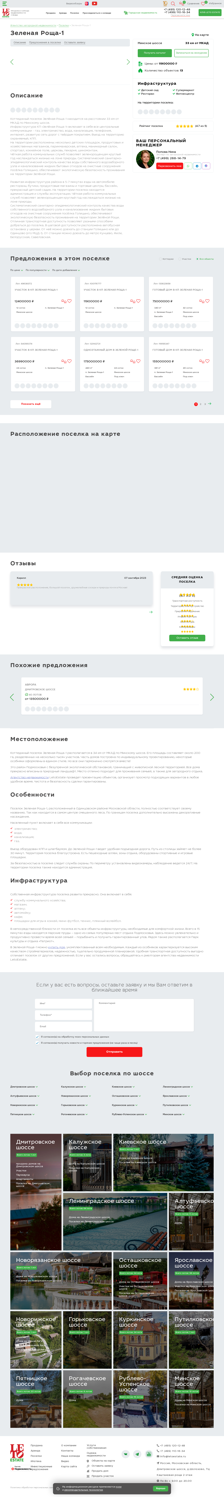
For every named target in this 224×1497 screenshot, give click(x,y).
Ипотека (36, 1461)
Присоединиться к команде (97, 13)
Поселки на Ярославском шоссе (196, 1291)
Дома (178, 1223)
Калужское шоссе (85, 1145)
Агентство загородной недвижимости (33, 25)
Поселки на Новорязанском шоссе (38, 1281)
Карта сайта (69, 1466)
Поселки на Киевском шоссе (137, 1162)
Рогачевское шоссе (87, 1381)
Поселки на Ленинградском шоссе (91, 1222)
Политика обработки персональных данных (33, 1488)
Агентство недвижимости (29, 777)
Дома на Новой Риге (29, 1341)
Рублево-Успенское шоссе (134, 1384)
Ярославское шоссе (194, 1263)
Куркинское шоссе (136, 1322)
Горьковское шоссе (87, 1322)
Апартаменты (24, 1179)
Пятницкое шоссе (31, 1381)
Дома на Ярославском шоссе (194, 1282)
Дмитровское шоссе (35, 1145)
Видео (65, 1461)
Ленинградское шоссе (101, 1201)
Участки (186, 259)
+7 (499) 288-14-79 (171, 158)
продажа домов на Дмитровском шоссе (29, 1165)
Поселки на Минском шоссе (193, 1405)
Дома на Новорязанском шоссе (36, 1276)
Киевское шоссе (142, 1142)
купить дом (56, 947)
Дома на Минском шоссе (191, 1400)
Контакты (67, 1451)
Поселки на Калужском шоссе (84, 1169)
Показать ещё (31, 404)
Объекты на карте (103, 1461)
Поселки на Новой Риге (31, 1350)
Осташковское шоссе (140, 1263)
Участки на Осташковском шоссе (136, 1287)
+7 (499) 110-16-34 (177, 12)
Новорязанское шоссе (48, 1260)
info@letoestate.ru (173, 1456)
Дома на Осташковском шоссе (139, 1282)
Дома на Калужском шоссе (87, 1164)
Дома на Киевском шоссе (135, 1158)
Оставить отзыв (187, 638)
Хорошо (160, 1488)
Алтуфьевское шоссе (196, 1204)
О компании (68, 1445)
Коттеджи (168, 259)
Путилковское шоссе (195, 1322)
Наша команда (70, 1456)
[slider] (184, 126)
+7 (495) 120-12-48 (177, 9)
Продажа (50, 13)
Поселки (74, 13)
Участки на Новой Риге (31, 1345)
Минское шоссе (150, 43)
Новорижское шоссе (36, 1322)
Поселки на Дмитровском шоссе (33, 1185)
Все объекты (207, 259)
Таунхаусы (23, 1175)
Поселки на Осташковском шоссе (136, 1294)
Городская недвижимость (143, 13)
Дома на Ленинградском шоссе (89, 1217)
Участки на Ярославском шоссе (195, 1286)
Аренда (63, 13)
